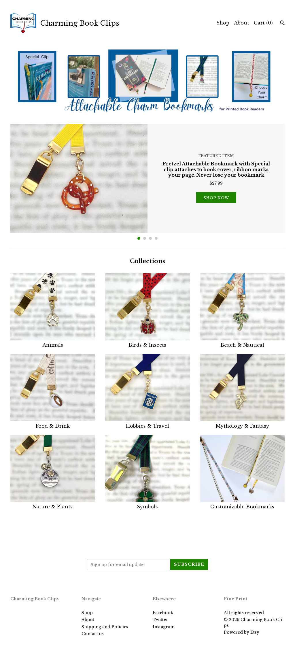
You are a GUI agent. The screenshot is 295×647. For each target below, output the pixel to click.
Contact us (93, 633)
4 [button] (156, 238)
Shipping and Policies (105, 626)
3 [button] (150, 238)
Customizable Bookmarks (242, 507)
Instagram (164, 626)
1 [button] (138, 238)
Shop (222, 23)
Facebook (163, 612)
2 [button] (144, 238)
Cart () (263, 23)
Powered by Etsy (241, 632)
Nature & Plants (53, 507)
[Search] (282, 23)
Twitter (160, 619)
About (241, 23)
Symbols (147, 507)
